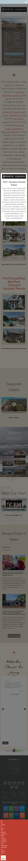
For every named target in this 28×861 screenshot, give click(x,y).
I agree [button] (3, 857)
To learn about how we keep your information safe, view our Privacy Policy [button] (4, 845)
